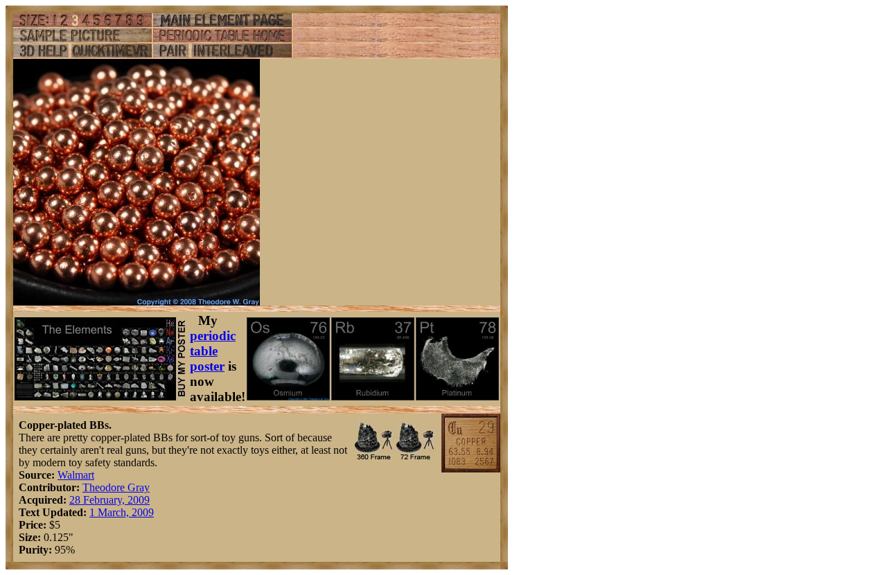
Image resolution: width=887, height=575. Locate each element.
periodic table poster (213, 350)
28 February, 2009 (109, 500)
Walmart (76, 475)
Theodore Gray (116, 487)
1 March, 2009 (121, 512)
